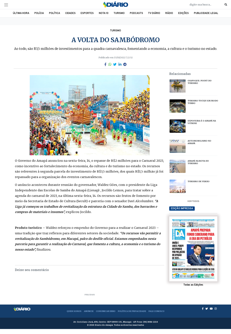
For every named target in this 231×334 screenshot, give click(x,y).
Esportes (87, 13)
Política (54, 13)
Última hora (21, 13)
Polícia (39, 13)
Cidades (70, 13)
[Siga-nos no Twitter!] (207, 308)
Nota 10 (103, 13)
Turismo (119, 13)
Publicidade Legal (206, 13)
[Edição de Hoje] (193, 248)
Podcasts (136, 13)
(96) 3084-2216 (150, 322)
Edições (183, 13)
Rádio (169, 13)
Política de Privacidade (132, 311)
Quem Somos (74, 311)
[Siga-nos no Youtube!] (211, 308)
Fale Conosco (156, 311)
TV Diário (154, 13)
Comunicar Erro (105, 311)
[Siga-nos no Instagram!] (215, 308)
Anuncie (89, 311)
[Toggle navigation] (6, 5)
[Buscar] (226, 5)
